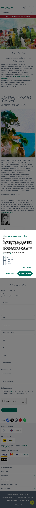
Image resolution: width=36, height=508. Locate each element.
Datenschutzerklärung (8, 253)
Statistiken (9, 261)
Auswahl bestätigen (11, 273)
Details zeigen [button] (27, 267)
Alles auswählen (25, 273)
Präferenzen (9, 259)
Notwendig (9, 257)
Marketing (9, 263)
